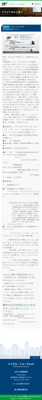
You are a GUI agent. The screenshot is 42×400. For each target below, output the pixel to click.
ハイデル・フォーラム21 (16, 4)
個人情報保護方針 (21, 389)
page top (36, 358)
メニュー (37, 4)
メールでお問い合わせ (21, 383)
